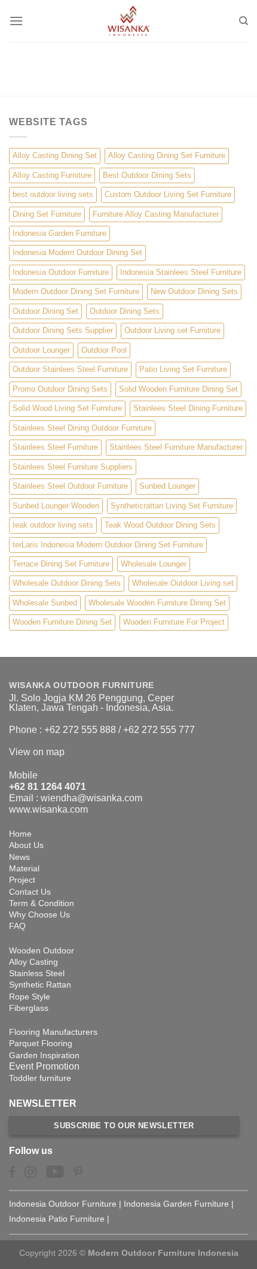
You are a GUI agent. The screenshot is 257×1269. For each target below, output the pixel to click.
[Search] (243, 21)
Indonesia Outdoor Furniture (61, 272)
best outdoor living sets (53, 194)
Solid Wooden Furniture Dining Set (178, 388)
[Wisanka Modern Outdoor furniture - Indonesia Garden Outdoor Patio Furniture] (128, 21)
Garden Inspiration (44, 1055)
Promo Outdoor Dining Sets (60, 388)
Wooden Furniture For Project (174, 621)
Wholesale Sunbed (45, 602)
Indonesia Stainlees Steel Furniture (180, 272)
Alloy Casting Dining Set (55, 155)
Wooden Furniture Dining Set (62, 621)
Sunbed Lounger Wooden (56, 505)
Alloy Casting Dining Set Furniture (166, 155)
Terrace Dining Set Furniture (61, 563)
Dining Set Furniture (47, 214)
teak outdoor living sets (53, 524)
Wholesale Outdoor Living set (183, 583)
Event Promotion (44, 1066)
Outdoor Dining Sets (125, 311)
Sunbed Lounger (167, 485)
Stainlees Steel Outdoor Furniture (70, 485)
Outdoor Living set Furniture (172, 330)
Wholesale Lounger (153, 563)
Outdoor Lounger (41, 350)
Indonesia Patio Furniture (57, 1218)
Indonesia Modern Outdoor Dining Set (77, 252)
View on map (37, 752)
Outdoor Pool (104, 350)
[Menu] (16, 20)
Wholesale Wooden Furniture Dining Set (157, 602)
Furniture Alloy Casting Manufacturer (156, 214)
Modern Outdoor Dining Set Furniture (76, 291)
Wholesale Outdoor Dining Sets (67, 583)
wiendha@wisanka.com (91, 798)
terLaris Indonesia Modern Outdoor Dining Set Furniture (108, 544)
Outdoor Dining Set (45, 311)
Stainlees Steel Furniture (55, 447)
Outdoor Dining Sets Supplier (63, 330)
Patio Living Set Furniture (183, 369)
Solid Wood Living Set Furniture (67, 408)
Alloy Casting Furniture (52, 175)
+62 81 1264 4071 (47, 787)
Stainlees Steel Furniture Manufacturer (176, 447)
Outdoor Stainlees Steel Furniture (70, 369)
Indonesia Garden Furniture (59, 233)
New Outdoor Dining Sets (194, 291)
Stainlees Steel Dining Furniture (188, 408)
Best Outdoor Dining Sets (147, 175)
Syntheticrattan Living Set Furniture (172, 505)
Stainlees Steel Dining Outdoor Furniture (82, 427)
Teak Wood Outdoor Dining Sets (160, 524)
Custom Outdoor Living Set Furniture (168, 194)
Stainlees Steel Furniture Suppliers (73, 466)
